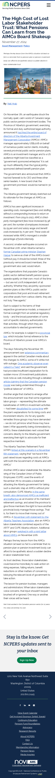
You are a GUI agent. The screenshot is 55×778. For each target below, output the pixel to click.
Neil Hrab (12, 103)
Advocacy (27, 727)
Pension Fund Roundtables (27, 723)
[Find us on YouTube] (29, 705)
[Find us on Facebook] (20, 705)
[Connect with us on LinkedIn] (24, 705)
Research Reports (27, 731)
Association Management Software (26, 765)
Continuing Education (27, 720)
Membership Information (27, 747)
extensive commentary (37, 352)
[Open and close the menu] (41, 5)
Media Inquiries (27, 754)
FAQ (28, 740)
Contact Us (27, 743)
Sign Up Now (27, 660)
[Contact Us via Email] (34, 705)
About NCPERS (27, 736)
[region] (50, 616)
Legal (40, 774)
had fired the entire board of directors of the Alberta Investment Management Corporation (25, 136)
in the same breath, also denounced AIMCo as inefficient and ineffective (26, 495)
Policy (27, 46)
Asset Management (12, 46)
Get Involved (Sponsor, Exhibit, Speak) (27, 716)
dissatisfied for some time (29, 408)
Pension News (27, 751)
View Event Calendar (27, 713)
